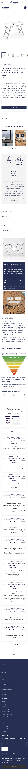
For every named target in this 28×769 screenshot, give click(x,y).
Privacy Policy (5, 729)
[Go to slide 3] (15, 148)
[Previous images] (3, 138)
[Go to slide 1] (12, 148)
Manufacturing (5, 709)
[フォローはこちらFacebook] (2, 754)
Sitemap (3, 731)
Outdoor (3, 672)
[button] (8, 416)
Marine (3, 667)
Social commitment (6, 714)
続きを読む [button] (14, 601)
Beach (3, 670)
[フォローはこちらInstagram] (6, 754)
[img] (12, 441)
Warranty (3, 692)
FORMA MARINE (6, 61)
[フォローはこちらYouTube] (14, 754)
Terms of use (4, 726)
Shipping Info (5, 684)
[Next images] (24, 138)
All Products (4, 665)
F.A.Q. (2, 723)
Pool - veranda (5, 675)
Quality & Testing (6, 711)
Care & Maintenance (6, 689)
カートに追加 (14, 107)
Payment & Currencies (7, 687)
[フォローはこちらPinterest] (10, 754)
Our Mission (4, 704)
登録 (5, 749)
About (3, 701)
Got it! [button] (14, 766)
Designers (4, 706)
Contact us (4, 694)
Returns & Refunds (6, 682)
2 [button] (13, 644)
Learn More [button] (5, 762)
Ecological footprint (6, 717)
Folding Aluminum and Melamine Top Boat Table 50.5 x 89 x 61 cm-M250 (14, 439)
